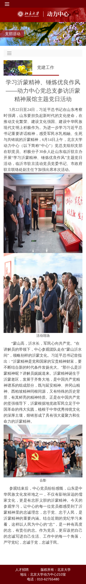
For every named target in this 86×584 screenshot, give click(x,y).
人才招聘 (22, 570)
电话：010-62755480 (43, 579)
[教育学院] (56, 14)
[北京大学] (28, 14)
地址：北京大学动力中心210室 (43, 574)
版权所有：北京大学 (56, 570)
